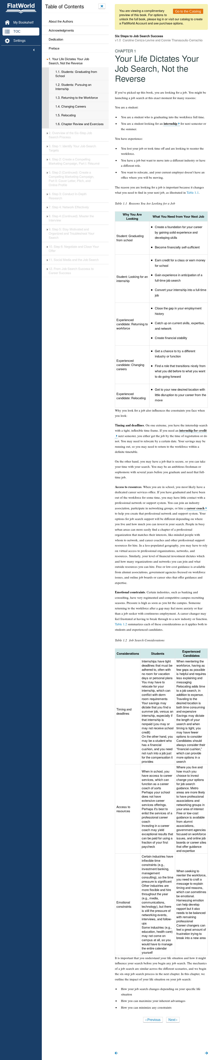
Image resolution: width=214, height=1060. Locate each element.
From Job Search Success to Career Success (71, 271)
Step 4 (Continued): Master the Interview (71, 218)
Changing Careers (70, 106)
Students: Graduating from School (76, 74)
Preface (54, 48)
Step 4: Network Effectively (69, 207)
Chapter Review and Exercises (79, 124)
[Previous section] (116, 1053)
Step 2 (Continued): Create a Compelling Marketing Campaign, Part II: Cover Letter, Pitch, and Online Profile (71, 178)
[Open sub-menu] (47, 59)
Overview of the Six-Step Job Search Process (70, 135)
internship (170, 123)
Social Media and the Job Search (74, 260)
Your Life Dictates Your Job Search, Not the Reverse (69, 61)
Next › (172, 1020)
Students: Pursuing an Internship (73, 87)
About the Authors (61, 21)
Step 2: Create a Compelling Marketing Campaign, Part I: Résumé (74, 161)
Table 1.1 (193, 192)
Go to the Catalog (188, 11)
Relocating (65, 115)
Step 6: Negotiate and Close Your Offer (74, 248)
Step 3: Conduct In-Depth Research (68, 196)
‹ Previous (152, 1020)
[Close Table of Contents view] (101, 6)
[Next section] (206, 1053)
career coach (195, 508)
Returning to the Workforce (76, 97)
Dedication (56, 39)
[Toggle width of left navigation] (34, 50)
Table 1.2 (121, 624)
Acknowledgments (61, 30)
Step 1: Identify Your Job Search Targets (72, 148)
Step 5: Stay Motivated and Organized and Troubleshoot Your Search (71, 233)
